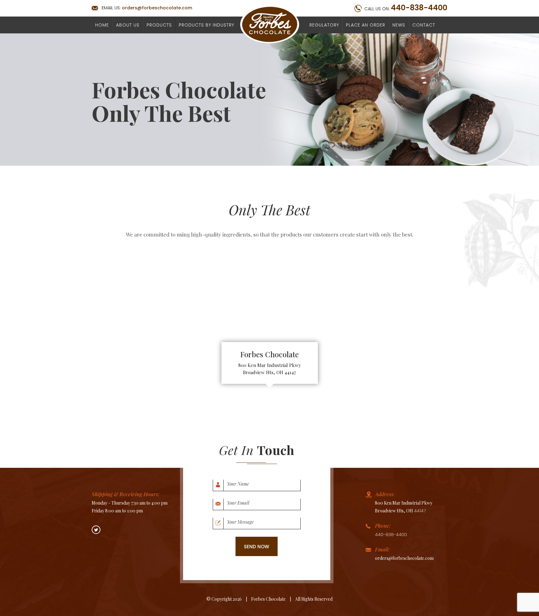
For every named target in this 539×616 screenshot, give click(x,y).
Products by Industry (206, 25)
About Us (127, 25)
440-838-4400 (419, 8)
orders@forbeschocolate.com (157, 8)
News (398, 25)
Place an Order (365, 25)
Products (159, 25)
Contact (423, 25)
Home (102, 25)
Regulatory (324, 25)
